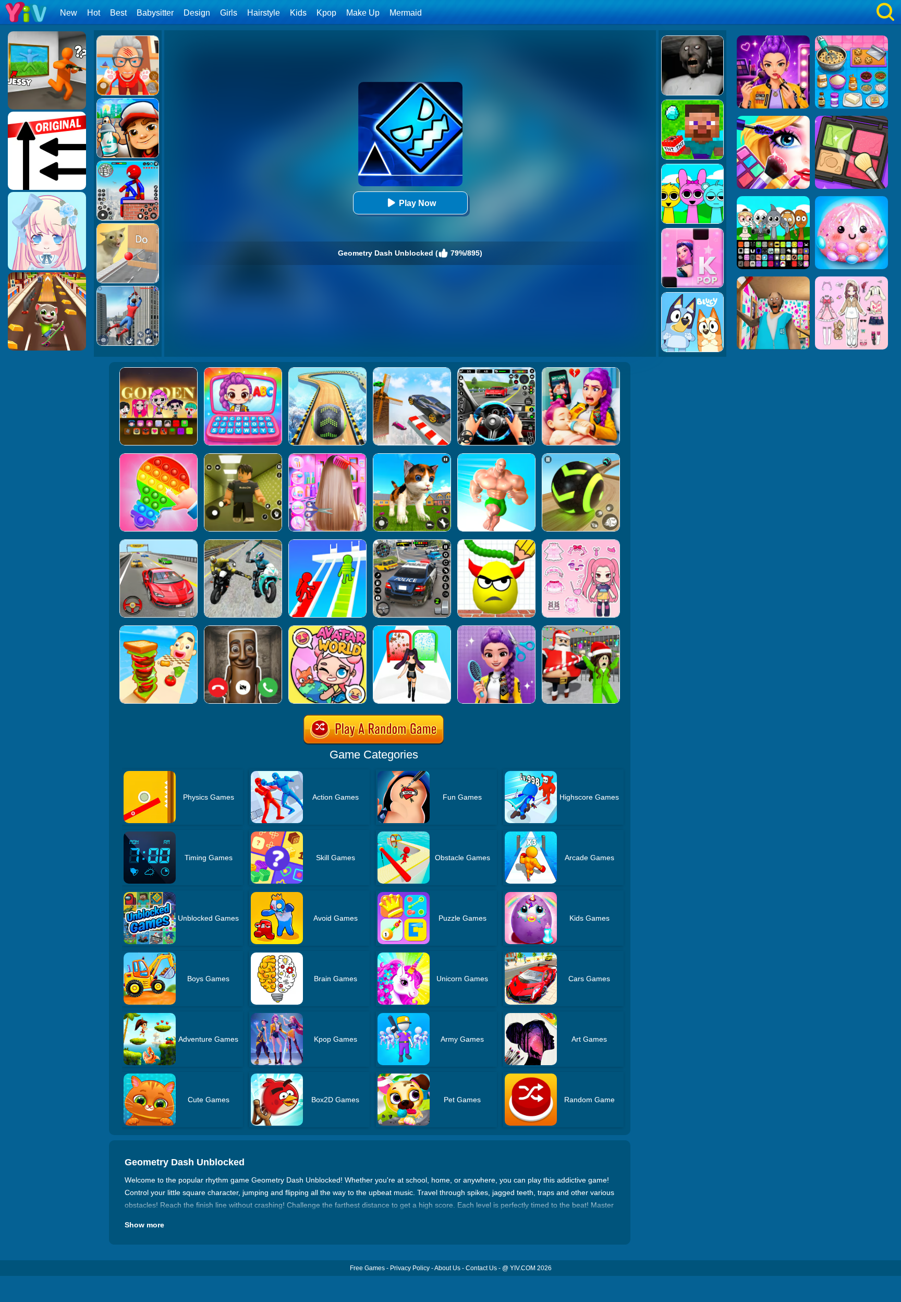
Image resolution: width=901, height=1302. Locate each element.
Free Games (367, 1268)
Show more (144, 1225)
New (68, 12)
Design (197, 12)
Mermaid (405, 12)
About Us (447, 1268)
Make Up (363, 12)
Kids (298, 12)
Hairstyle (263, 12)
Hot (93, 12)
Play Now (417, 203)
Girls (228, 12)
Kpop (326, 12)
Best (118, 12)
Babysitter (155, 12)
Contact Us (481, 1268)
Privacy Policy (410, 1268)
